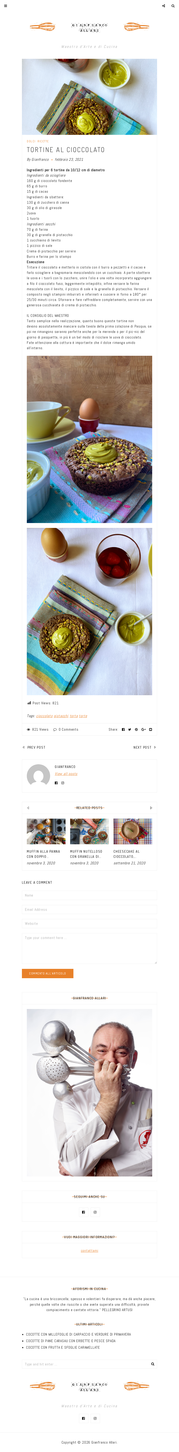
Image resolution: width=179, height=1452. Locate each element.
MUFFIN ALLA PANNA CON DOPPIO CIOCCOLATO (43, 856)
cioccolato (44, 715)
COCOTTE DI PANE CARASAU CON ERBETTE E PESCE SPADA (71, 1340)
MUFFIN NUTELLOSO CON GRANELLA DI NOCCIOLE (86, 856)
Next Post (143, 747)
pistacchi (61, 715)
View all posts (66, 773)
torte (83, 715)
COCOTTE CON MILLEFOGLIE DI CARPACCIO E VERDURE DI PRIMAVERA (78, 1334)
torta (74, 715)
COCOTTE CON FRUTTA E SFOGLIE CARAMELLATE (63, 1347)
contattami (89, 1250)
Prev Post (35, 747)
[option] (46, 842)
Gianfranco (39, 159)
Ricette (43, 141)
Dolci (31, 141)
